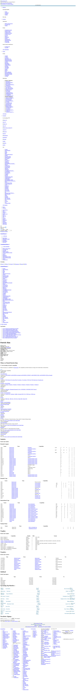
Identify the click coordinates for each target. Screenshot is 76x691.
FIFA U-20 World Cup (33, 527)
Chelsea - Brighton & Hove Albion (46, 639)
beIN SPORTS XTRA (9, 179)
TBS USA (11, 398)
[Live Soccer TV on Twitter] (46, 662)
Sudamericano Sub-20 (33, 528)
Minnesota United (17, 671)
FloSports (6, 187)
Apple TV (7, 161)
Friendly (1, 378)
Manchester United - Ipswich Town (45, 643)
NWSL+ (6, 196)
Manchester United (8, 59)
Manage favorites (4, 231)
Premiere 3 (15, 384)
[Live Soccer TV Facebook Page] (46, 660)
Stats (1, 357)
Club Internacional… (9, 82)
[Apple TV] (11, 264)
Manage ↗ (5, 233)
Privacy (54, 634)
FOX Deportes (7, 172)
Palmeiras (11, 471)
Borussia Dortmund (8, 73)
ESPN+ (6, 159)
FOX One (7, 188)
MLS (4, 214)
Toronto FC (8, 90)
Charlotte (15, 649)
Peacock (6, 175)
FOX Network (8, 379)
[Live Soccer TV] (3, 0)
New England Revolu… (10, 84)
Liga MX (6, 47)
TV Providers (33, 628)
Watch (1, 356)
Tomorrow (7, 12)
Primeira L (4, 222)
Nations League (8, 32)
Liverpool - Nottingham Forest (44, 636)
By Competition (8, 370)
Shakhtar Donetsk (12, 458)
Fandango (6, 186)
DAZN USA (7, 167)
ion (3, 311)
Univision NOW (21, 394)
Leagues (4, 19)
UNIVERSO (7, 171)
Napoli (6, 69)
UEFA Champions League (7, 252)
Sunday (6, 14)
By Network (2, 370)
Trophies (2, 358)
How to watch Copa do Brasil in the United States (13, 436)
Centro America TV (8, 183)
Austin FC (8, 110)
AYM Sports (7, 178)
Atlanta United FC (9, 92)
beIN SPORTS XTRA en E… (10, 180)
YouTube (2, 414)
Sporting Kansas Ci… (10, 111)
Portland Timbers (9, 105)
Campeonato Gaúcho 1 (4, 432)
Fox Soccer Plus (8, 156)
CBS (6, 151)
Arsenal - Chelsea (47, 657)
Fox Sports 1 (7, 158)
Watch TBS (20, 398)
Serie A (6, 36)
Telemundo (7, 169)
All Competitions (6, 49)
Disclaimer (55, 635)
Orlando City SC (9, 89)
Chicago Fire (8, 83)
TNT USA (16, 398)
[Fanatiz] (21, 264)
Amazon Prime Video (9, 176)
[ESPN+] (25, 264)
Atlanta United (16, 656)
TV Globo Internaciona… (9, 170)
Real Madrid (7, 63)
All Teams (4, 113)
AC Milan (14, 638)
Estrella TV (7, 185)
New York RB (16, 652)
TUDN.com (33, 394)
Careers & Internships (57, 636)
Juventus (14, 637)
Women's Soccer (56, 630)
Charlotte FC (8, 85)
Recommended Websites (56, 640)
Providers (55, 637)
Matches (4, 7)
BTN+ (6, 181)
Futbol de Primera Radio (4, 404)
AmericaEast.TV (8, 177)
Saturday (6, 13)
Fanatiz (6, 149)
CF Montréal (8, 94)
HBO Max (7, 398)
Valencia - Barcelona (47, 656)
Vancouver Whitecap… (10, 97)
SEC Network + (8, 199)
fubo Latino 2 (5, 310)
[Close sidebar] (0, 339)
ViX (5, 202)
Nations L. (4, 211)
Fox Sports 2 (7, 160)
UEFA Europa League (7, 256)
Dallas (15, 666)
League (3, 229)
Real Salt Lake (8, 104)
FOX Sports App (34, 379)
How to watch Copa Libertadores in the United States (13, 425)
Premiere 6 (28, 384)
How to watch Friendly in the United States (12, 420)
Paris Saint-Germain (8, 74)
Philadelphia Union (9, 93)
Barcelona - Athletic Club (44, 632)
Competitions (3, 244)
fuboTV (6, 164)
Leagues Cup (7, 46)
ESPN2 (6, 155)
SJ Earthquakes (16, 665)
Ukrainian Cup (37, 489)
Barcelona (7, 62)
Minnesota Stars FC (9, 106)
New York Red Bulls (9, 88)
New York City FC (9, 87)
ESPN (6, 152)
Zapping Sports (7, 203)
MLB (54, 648)
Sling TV (34, 630)
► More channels (3, 324)
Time (7, 229)
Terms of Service (15, 621)
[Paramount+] (16, 264)
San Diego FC (8, 107)
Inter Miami (16, 646)
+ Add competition (6, 246)
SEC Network (7, 198)
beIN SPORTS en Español (7, 282)
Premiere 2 (11, 384)
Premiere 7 (32, 384)
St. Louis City (16, 667)
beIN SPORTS (7, 150)
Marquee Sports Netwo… (26, 679)
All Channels (5, 205)
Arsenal (6, 55)
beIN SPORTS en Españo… (10, 163)
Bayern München (8, 72)
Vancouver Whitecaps (15, 662)
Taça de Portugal (8, 40)
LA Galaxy (8, 108)
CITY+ (6, 184)
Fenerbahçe (7, 75)
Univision (6, 173)
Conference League (8, 33)
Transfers (2, 359)
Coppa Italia (7, 42)
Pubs (54, 638)
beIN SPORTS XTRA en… (25, 666)
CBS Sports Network (9, 154)
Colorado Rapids (9, 103)
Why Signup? (17, 618)
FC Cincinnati (8, 86)
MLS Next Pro (7, 194)
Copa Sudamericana (31, 505)
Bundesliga (7, 37)
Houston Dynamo (9, 98)
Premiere (6, 197)
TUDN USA (7, 165)
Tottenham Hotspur (8, 60)
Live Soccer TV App (57, 631)
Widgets (54, 632)
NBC (6, 153)
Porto (6, 71)
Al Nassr (6, 76)
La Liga (6, 35)
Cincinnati (15, 650)
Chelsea (6, 56)
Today (6, 11)
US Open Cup (7, 24)
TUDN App (28, 394)
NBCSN (6, 168)
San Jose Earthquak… (10, 100)
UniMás (6, 174)
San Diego (16, 672)
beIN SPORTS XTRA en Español (46, 375)
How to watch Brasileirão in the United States (12, 429)
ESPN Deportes (8, 157)
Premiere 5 (24, 384)
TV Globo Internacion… (25, 654)
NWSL (6, 25)
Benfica (6, 70)
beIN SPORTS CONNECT (26, 375)
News (4, 206)
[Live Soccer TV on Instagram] (46, 664)
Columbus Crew (17, 660)
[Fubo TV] (2, 264)
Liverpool (6, 57)
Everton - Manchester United (44, 655)
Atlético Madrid (8, 64)
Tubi (6, 200)
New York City (16, 651)
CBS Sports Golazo (8, 182)
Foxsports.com (40, 379)
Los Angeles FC (8, 99)
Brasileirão (2, 383)
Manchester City (8, 58)
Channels (4, 115)
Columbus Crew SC (9, 95)
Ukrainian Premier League (32, 458)
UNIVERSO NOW (29, 389)
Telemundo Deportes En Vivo (15, 389)
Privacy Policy (7, 621)
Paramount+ (7, 162)
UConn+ (6, 201)
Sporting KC (16, 677)
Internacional (8, 347)
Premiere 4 (19, 384)
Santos (10, 521)
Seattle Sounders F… (10, 109)
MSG (6, 195)
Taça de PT (5, 223)
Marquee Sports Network (7, 312)
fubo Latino (7, 189)
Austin (15, 676)
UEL (4, 210)
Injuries (1, 360)
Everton (6, 61)
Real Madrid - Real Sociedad (45, 630)
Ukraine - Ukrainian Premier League (7, 540)
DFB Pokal (7, 41)
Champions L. (5, 209)
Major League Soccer (9, 23)
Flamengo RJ (11, 466)
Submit (13, 618)
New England (16, 648)
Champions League (8, 30)
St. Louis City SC (9, 102)
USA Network (7, 166)
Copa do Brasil (7, 383)
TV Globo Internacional (7, 289)
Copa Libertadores (3, 373)
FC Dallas (7, 101)
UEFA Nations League (7, 257)
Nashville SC (8, 81)
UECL (4, 212)
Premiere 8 (36, 384)
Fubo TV (34, 631)
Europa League (7, 31)
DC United (8, 91)
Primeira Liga (7, 39)
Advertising (55, 633)
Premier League (8, 34)
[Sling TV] (7, 264)
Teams (4, 51)
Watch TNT (25, 398)
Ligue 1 (6, 38)
